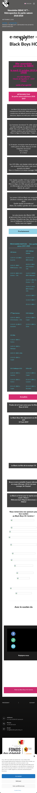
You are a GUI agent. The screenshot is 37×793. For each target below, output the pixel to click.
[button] (34, 756)
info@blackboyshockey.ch (14, 730)
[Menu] (34, 3)
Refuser (18, 781)
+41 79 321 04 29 (11, 724)
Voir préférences (18, 786)
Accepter (18, 776)
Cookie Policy (17, 790)
